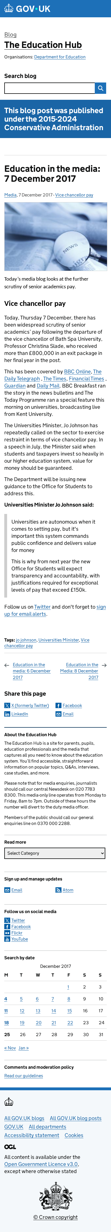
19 (22, 1022)
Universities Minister (58, 640)
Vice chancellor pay (74, 195)
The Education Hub (43, 44)
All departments (47, 1126)
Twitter (42, 607)
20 (39, 1022)
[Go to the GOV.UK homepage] (27, 8)
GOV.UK (13, 1126)
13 (38, 1010)
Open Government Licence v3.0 (41, 1164)
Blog (10, 34)
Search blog (20, 76)
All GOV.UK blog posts (76, 1118)
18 (6, 1022)
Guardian (15, 385)
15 (69, 1010)
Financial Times (86, 378)
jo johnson (26, 640)
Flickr (16, 932)
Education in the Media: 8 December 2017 (79, 671)
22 (70, 1022)
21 (54, 1022)
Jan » (23, 1048)
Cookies (74, 1135)
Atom (68, 890)
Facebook (72, 705)
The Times (54, 378)
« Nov (10, 1048)
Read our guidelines (23, 1075)
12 (22, 1010)
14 (54, 1010)
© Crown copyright (55, 1217)
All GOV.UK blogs (24, 1118)
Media (10, 195)
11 (6, 1010)
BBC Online (77, 371)
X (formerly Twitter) (30, 705)
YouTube (19, 939)
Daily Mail (48, 385)
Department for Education (60, 57)
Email (68, 714)
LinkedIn (19, 714)
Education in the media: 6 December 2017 (32, 671)
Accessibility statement (31, 1135)
